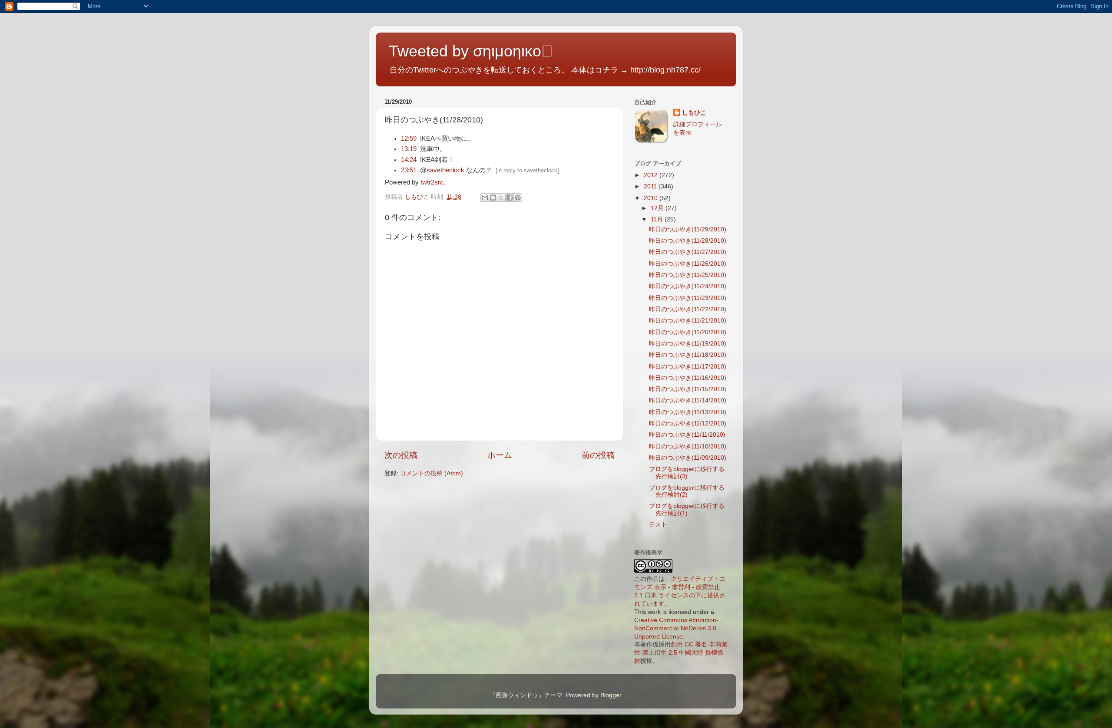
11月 (658, 219)
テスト (658, 524)
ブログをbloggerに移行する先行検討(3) (687, 472)
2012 (651, 175)
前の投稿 (598, 455)
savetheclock (445, 170)
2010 (651, 198)
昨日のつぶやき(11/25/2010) (687, 275)
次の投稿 (400, 455)
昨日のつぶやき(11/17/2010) (687, 366)
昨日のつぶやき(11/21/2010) (687, 320)
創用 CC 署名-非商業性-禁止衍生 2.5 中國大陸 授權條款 (681, 652)
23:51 (409, 170)
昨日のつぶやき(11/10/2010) (687, 446)
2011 (651, 186)
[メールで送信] (484, 197)
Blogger (610, 695)
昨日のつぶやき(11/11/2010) (687, 435)
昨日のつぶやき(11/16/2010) (687, 378)
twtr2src (431, 182)
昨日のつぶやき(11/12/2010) (687, 423)
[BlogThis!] (493, 197)
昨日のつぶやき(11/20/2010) (687, 332)
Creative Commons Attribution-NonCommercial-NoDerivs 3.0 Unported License (676, 628)
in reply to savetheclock (527, 170)
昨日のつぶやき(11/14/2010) (687, 400)
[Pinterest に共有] (517, 197)
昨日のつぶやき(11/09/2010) (687, 458)
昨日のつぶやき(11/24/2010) (687, 286)
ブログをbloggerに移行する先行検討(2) (687, 491)
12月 (658, 208)
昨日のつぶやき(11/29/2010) (687, 229)
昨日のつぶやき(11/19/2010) (687, 343)
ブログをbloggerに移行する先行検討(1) (687, 509)
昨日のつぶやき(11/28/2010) (687, 240)
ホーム (499, 455)
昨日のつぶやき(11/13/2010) (687, 412)
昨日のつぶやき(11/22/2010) (687, 309)
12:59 (409, 138)
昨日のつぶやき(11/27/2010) (687, 252)
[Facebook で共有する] (509, 197)
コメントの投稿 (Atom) (431, 473)
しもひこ (694, 112)
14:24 (409, 159)
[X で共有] (501, 197)
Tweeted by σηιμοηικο (471, 51)
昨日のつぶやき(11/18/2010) (687, 355)
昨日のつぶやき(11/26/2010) (687, 263)
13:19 (409, 148)
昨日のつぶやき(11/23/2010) (687, 298)
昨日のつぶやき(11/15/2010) (687, 389)
